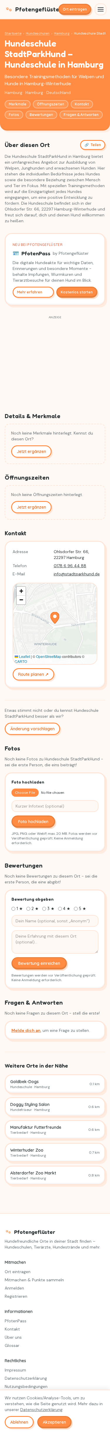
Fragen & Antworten (81, 114)
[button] (54, 618)
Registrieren (16, 1296)
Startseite (13, 33)
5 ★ (82, 908)
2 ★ (35, 908)
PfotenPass (15, 1320)
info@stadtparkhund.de (77, 574)
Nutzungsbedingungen (26, 1386)
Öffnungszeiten (50, 104)
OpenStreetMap (48, 656)
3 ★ (51, 908)
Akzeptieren (54, 1422)
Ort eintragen (75, 9)
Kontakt (82, 104)
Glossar (12, 1345)
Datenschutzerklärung (26, 1378)
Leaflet (24, 656)
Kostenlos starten (77, 292)
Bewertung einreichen (39, 963)
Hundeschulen (38, 33)
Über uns (13, 1337)
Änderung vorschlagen (32, 728)
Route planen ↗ (33, 674)
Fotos (14, 114)
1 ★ (19, 908)
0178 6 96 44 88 (70, 565)
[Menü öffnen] (100, 9)
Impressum (15, 1370)
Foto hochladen (33, 821)
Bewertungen (41, 114)
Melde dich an (25, 1030)
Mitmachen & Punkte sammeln (34, 1279)
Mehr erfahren (29, 292)
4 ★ (66, 908)
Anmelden (14, 1288)
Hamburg (62, 33)
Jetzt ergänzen (31, 451)
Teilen (92, 145)
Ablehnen (19, 1422)
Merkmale (17, 104)
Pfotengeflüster (34, 9)
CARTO (21, 661)
